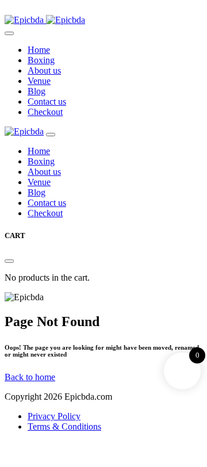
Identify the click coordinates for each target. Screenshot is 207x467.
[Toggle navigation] (9, 33)
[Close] (50, 134)
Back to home (30, 377)
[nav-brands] (24, 131)
